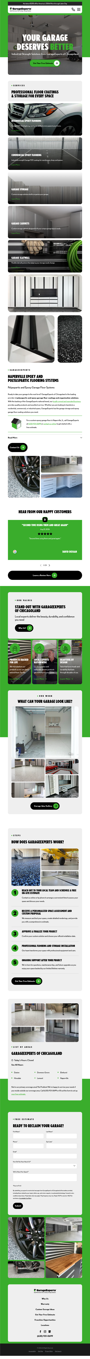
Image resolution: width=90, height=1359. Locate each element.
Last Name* (49, 1131)
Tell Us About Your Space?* (21, 1172)
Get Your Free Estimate (43, 63)
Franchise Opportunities (45, 1320)
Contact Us (14, 447)
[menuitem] (32, 1351)
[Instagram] (45, 1331)
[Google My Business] (49, 1331)
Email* (15, 1152)
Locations (45, 1325)
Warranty (45, 1304)
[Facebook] (40, 1331)
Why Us (45, 1299)
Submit (18, 1206)
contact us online (49, 424)
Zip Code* (49, 1142)
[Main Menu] (78, 9)
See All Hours (17, 1065)
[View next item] (49, 565)
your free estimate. (18, 1094)
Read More (45, 542)
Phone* (15, 1142)
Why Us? (22, 628)
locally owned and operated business (67, 401)
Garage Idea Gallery (43, 806)
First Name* (16, 1131)
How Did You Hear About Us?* (22, 1162)
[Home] (21, 9)
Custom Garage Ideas (45, 1309)
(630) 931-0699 (34, 424)
